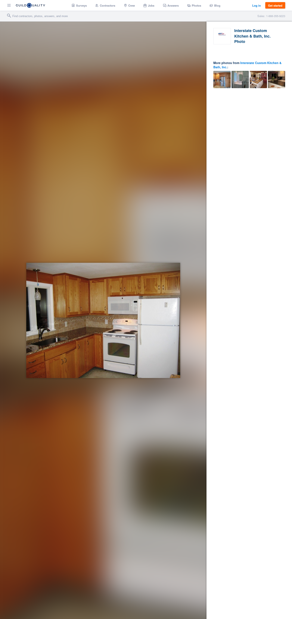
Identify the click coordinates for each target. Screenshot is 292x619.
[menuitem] (79, 5)
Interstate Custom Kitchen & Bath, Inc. (247, 65)
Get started (275, 5)
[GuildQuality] (30, 5)
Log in (256, 5)
